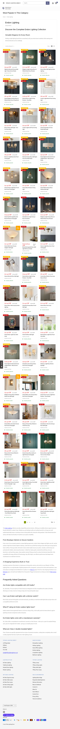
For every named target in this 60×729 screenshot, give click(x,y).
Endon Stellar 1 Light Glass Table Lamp (11, 335)
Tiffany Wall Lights (37, 667)
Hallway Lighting (36, 645)
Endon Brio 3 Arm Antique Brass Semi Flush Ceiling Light (29, 364)
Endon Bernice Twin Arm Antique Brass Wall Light (47, 424)
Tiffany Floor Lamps (37, 669)
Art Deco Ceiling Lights (8, 684)
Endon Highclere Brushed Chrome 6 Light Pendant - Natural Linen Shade (11, 365)
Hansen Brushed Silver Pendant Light (29, 512)
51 (34, 522)
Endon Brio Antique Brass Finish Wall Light (29, 306)
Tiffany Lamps (36, 662)
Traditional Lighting (7, 665)
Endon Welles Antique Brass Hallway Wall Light (46, 188)
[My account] (53, 3)
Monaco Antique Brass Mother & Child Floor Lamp (29, 424)
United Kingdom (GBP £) (8, 705)
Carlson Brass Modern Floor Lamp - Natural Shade (47, 277)
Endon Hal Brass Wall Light (28, 334)
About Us (32, 569)
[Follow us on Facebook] (4, 712)
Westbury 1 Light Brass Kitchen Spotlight (47, 364)
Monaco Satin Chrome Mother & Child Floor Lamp (11, 453)
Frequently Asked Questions (39, 679)
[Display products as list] (54, 46)
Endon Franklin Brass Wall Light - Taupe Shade (47, 512)
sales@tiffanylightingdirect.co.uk (10, 652)
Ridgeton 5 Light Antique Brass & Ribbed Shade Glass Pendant (47, 217)
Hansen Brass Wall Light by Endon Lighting (47, 70)
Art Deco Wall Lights (7, 687)
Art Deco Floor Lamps (8, 682)
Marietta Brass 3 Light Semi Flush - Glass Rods (47, 335)
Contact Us (35, 687)
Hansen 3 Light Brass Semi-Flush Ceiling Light (47, 247)
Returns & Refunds (37, 684)
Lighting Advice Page (37, 677)
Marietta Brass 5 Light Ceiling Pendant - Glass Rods (28, 277)
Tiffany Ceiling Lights (37, 665)
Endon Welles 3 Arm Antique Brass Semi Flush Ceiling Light (29, 395)
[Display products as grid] (51, 46)
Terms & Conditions (37, 698)
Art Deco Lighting (7, 662)
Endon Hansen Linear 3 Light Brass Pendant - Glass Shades (47, 395)
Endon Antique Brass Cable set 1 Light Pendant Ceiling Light (29, 453)
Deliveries (5, 571)
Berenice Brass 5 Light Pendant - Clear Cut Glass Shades (47, 453)
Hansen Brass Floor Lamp (45, 305)
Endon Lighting (10, 16)
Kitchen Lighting (36, 650)
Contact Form (36, 694)
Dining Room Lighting (38, 643)
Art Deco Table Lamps (8, 679)
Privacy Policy (36, 696)
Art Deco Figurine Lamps (8, 677)
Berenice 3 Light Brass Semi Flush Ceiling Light (11, 157)
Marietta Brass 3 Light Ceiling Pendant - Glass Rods (28, 99)
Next (52, 522)
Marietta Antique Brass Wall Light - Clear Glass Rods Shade (29, 157)
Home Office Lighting (37, 647)
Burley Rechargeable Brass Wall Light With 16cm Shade (29, 248)
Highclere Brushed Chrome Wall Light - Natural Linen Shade (11, 70)
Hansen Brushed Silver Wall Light (11, 276)
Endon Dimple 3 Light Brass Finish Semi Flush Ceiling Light (11, 188)
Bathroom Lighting (37, 654)
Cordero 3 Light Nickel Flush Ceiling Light (48, 99)
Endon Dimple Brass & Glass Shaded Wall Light (46, 128)
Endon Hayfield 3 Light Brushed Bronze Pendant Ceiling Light (11, 217)
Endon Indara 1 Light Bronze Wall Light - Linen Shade (47, 483)
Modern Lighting (7, 669)
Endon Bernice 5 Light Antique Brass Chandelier (28, 217)
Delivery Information (37, 682)
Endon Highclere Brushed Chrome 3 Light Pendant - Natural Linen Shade (47, 158)
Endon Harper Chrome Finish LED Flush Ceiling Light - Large (11, 483)
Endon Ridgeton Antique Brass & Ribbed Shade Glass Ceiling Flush (11, 99)
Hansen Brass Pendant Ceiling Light (28, 188)
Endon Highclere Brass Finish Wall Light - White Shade (29, 483)
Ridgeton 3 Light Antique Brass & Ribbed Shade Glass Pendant (29, 70)
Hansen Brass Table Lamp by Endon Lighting (12, 306)
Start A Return (36, 691)
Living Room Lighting (37, 652)
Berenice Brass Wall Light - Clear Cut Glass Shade (11, 128)
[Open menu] (3, 3)
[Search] (47, 3)
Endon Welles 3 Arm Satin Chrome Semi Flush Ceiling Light (11, 424)
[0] (56, 3)
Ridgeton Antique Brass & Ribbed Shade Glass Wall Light (11, 395)
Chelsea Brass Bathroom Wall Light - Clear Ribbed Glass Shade (11, 512)
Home (4, 16)
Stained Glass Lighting (8, 667)
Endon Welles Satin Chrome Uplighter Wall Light (10, 247)
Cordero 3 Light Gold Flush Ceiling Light (29, 128)
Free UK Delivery (10, 8)
